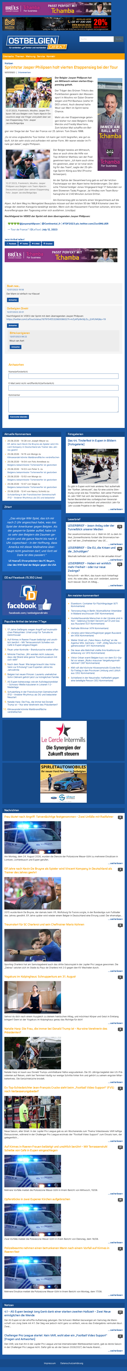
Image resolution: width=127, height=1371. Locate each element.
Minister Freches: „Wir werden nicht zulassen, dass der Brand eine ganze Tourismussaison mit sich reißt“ (32, 657)
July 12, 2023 (49, 229)
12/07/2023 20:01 (15, 312)
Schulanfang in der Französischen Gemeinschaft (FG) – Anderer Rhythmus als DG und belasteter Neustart (31, 497)
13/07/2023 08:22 (18, 336)
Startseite (8, 56)
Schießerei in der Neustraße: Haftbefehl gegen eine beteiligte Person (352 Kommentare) (95, 679)
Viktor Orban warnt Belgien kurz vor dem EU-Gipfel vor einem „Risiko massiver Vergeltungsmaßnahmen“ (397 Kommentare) (96, 660)
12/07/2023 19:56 (15, 289)
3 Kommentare (24, 73)
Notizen (9, 63)
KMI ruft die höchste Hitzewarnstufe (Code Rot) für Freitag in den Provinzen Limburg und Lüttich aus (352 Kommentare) (95, 670)
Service (41, 56)
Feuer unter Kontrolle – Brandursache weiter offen (32, 649)
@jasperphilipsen (30, 223)
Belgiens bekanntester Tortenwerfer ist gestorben (32, 465)
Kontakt (50, 56)
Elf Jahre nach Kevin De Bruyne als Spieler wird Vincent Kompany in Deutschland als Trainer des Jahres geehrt (33, 447)
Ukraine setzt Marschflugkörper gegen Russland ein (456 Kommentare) (96, 634)
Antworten (13, 300)
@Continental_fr (51, 223)
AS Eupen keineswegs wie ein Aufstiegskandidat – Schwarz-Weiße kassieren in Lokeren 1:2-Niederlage (32, 684)
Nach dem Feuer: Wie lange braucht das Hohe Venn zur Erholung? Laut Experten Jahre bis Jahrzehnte (31, 667)
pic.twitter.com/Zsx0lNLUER (92, 223)
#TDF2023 (69, 223)
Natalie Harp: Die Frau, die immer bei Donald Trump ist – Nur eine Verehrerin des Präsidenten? (32, 703)
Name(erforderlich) (18, 371)
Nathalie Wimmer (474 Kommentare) (90, 628)
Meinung (30, 56)
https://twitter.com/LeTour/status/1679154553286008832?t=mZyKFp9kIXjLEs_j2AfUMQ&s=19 (56, 319)
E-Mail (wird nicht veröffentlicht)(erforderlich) (31, 383)
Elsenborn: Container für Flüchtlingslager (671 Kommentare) (94, 605)
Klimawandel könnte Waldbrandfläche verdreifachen (33, 457)
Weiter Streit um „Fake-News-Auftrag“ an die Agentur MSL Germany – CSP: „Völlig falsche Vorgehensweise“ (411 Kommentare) (96, 643)
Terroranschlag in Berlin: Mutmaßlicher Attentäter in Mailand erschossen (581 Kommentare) (96, 612)
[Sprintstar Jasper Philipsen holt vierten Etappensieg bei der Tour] (28, 92)
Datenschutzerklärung (71, 1363)
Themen (19, 56)
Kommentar (14, 395)
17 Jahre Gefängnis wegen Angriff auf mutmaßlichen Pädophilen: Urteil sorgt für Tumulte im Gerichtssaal (32, 632)
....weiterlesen (115, 509)
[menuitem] (8, 56)
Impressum (50, 1363)
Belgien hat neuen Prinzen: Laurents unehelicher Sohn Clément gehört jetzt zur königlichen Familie (33, 675)
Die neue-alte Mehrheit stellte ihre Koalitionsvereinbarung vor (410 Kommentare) (95, 651)
